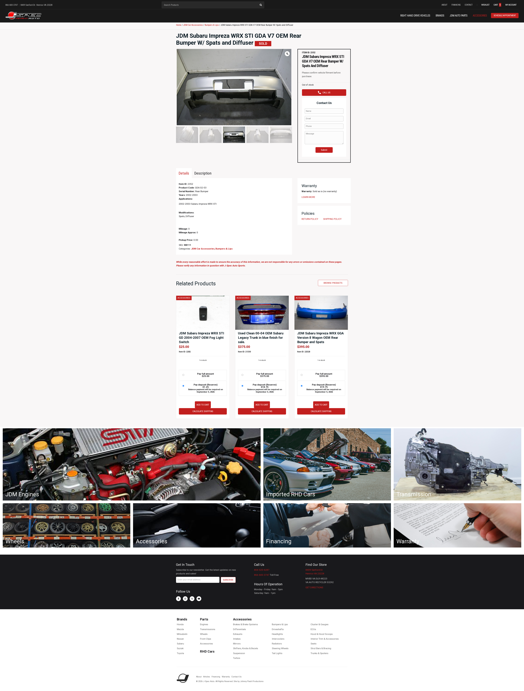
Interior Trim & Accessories (325, 638)
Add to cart (202, 404)
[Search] (260, 4)
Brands (182, 619)
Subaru (180, 643)
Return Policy (310, 219)
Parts (204, 619)
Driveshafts (278, 629)
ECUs (313, 629)
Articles (206, 676)
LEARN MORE (308, 197)
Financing (216, 676)
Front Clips (205, 638)
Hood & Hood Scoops (322, 634)
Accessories (206, 643)
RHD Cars (207, 651)
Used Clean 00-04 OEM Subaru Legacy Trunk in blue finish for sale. (260, 337)
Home (178, 25)
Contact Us (236, 676)
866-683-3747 (261, 575)
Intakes (237, 638)
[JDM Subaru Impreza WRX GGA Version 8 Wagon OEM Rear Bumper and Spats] (321, 313)
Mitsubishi (182, 634)
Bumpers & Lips (212, 25)
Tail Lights (277, 653)
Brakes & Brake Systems (245, 624)
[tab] (184, 173)
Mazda (180, 629)
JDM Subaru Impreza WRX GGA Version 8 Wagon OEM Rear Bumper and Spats (320, 337)
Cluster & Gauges (319, 624)
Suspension (239, 653)
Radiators (277, 643)
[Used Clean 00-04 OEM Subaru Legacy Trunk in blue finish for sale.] (262, 313)
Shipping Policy (332, 219)
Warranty (226, 676)
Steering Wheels (280, 648)
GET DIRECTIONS (314, 587)
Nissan (180, 638)
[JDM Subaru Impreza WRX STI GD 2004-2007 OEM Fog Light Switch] (203, 313)
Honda (180, 624)
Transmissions (207, 629)
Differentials (239, 629)
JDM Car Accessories (193, 25)
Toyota (180, 653)
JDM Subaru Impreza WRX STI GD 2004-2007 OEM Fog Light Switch (201, 337)
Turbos (236, 658)
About (199, 676)
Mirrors (237, 643)
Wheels (204, 634)
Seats (313, 643)
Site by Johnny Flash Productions (249, 681)
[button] (178, 598)
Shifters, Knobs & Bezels (245, 648)
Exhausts (237, 634)
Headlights (277, 634)
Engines (204, 624)
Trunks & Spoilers (319, 653)
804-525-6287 (261, 569)
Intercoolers (278, 638)
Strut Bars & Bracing (321, 648)
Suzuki (180, 648)
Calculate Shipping (203, 411)
